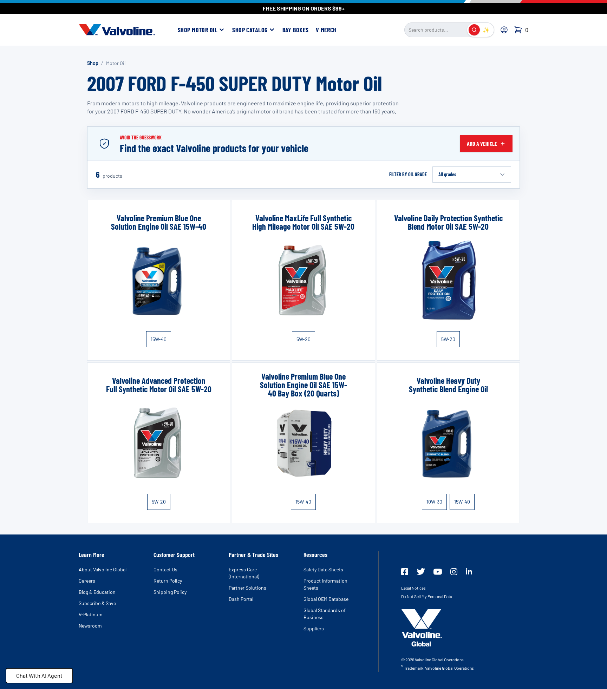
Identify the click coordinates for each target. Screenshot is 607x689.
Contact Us (165, 569)
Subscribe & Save (97, 603)
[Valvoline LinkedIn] (469, 571)
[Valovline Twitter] (421, 571)
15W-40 (159, 339)
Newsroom (90, 626)
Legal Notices (413, 587)
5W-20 (303, 339)
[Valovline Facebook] (404, 571)
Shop (92, 63)
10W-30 (434, 502)
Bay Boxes (295, 30)
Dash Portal (241, 599)
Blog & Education (97, 592)
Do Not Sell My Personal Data (426, 596)
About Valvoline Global (102, 569)
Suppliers (314, 628)
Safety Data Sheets (323, 569)
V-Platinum (91, 614)
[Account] (504, 30)
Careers (87, 581)
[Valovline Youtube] (437, 571)
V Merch (326, 30)
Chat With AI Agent (39, 675)
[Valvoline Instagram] (453, 571)
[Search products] (474, 29)
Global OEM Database (326, 599)
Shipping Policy (170, 592)
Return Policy (168, 581)
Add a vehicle (482, 143)
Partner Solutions (247, 588)
